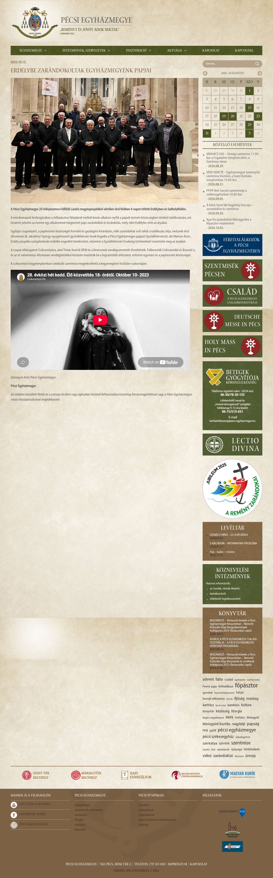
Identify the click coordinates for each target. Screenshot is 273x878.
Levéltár (232, 528)
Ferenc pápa (210, 686)
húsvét (229, 699)
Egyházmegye (31, 51)
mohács (240, 717)
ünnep (250, 756)
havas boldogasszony (224, 693)
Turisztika (144, 805)
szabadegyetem (242, 737)
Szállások (143, 824)
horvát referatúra (214, 699)
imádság (252, 699)
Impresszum (177, 865)
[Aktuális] (71, 23)
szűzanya (236, 749)
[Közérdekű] (232, 846)
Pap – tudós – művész (222, 552)
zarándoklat (223, 756)
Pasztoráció (136, 51)
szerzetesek (223, 749)
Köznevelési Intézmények (232, 574)
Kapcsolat (211, 51)
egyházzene (240, 680)
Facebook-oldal (32, 814)
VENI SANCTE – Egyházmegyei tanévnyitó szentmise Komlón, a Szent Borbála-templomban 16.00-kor (233, 176)
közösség (222, 711)
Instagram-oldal (33, 824)
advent (208, 679)
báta (219, 679)
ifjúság (239, 699)
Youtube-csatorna (35, 804)
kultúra (246, 705)
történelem (252, 749)
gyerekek (208, 692)
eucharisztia (253, 680)
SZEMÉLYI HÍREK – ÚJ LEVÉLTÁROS (229, 535)
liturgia (236, 711)
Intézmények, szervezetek (84, 51)
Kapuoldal (244, 51)
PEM (205, 730)
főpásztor (246, 685)
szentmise (241, 743)
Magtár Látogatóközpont (213, 718)
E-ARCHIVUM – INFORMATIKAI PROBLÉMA (233, 543)
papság (253, 724)
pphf (213, 730)
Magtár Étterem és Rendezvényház (158, 820)
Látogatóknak (146, 810)
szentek (224, 743)
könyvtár (208, 711)
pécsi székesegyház (218, 737)
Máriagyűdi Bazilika (216, 724)
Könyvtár (232, 614)
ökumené (239, 756)
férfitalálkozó (225, 686)
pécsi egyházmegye (237, 730)
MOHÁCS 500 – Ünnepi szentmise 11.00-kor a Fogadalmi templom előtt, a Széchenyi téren (232, 158)
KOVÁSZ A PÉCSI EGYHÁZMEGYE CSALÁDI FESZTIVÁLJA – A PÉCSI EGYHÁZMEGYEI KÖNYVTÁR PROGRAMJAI (233, 643)
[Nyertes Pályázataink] (232, 812)
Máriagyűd (253, 717)
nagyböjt (238, 724)
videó (207, 756)
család (229, 679)
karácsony (221, 705)
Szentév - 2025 (209, 750)
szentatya (210, 743)
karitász (208, 705)
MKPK (229, 717)
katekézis (234, 705)
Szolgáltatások (146, 815)
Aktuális (174, 51)
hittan (240, 692)
